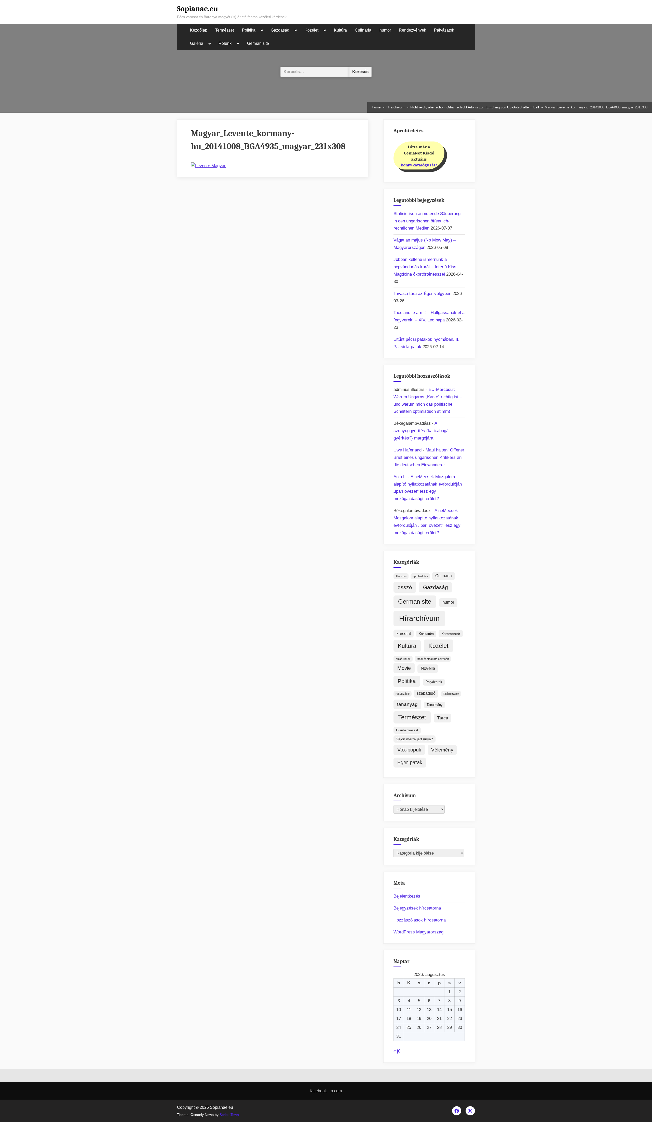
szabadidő (426, 693)
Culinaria (363, 30)
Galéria (196, 43)
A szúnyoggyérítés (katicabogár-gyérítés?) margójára (422, 431)
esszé (405, 587)
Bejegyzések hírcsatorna (417, 908)
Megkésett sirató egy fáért (433, 658)
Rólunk (225, 43)
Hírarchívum (419, 618)
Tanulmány (435, 705)
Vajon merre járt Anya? (414, 739)
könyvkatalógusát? (419, 165)
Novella (428, 668)
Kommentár (450, 634)
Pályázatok (444, 30)
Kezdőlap (198, 30)
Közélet (311, 30)
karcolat (404, 633)
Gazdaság (280, 30)
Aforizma (401, 576)
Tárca (442, 717)
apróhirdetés (420, 576)
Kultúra (340, 30)
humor (385, 30)
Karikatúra (426, 634)
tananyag (407, 704)
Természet (224, 30)
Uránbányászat (407, 730)
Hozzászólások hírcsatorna (419, 920)
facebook (318, 1090)
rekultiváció (403, 693)
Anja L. (400, 476)
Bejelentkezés (406, 896)
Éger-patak (409, 762)
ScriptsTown (229, 1115)
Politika (248, 30)
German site (258, 43)
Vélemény (442, 749)
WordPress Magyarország (418, 932)
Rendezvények (412, 30)
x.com (336, 1090)
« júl (397, 1051)
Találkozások (451, 693)
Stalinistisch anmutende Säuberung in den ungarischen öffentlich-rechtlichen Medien (426, 221)
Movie (404, 668)
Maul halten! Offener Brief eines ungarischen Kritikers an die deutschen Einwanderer (428, 457)
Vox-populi (409, 749)
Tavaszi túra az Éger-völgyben (422, 293)
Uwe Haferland (407, 450)
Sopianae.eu (197, 8)
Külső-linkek (403, 658)
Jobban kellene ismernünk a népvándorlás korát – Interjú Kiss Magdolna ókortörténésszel (424, 267)
